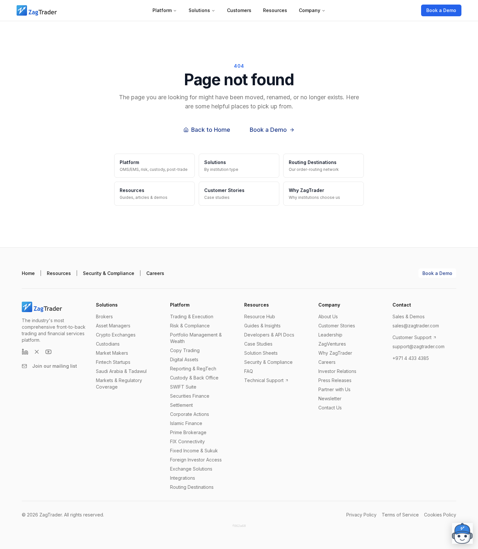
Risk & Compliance (190, 325)
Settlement (181, 405)
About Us (328, 316)
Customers (239, 10)
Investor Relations (337, 371)
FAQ (248, 371)
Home (28, 273)
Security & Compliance (108, 273)
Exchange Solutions (191, 469)
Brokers (104, 316)
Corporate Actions (189, 414)
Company (309, 10)
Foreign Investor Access (196, 459)
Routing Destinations (192, 487)
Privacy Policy (361, 514)
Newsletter (329, 398)
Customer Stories (336, 325)
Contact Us (330, 407)
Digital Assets (184, 359)
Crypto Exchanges (116, 334)
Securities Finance (189, 396)
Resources (275, 10)
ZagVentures (332, 344)
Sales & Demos (408, 316)
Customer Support (412, 337)
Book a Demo (441, 10)
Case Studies (258, 344)
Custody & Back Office (194, 377)
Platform (162, 10)
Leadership (330, 334)
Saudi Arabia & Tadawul (121, 371)
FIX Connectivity (187, 441)
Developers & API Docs (269, 334)
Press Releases (335, 380)
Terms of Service (400, 514)
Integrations (182, 478)
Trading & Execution (191, 316)
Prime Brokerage (188, 432)
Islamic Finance (186, 423)
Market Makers (112, 353)
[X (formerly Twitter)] (36, 352)
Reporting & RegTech (193, 368)
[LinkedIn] (25, 352)
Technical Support (264, 380)
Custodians (108, 344)
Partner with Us (334, 389)
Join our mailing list (54, 366)
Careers (155, 273)
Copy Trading (185, 350)
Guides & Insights (262, 325)
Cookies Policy (440, 514)
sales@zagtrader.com (415, 325)
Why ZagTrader (335, 353)
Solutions (199, 10)
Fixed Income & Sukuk (194, 450)
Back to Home (210, 129)
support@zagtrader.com (418, 346)
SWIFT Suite (183, 387)
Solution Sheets (261, 353)
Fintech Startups (113, 362)
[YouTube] (48, 352)
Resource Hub (259, 316)
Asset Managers (113, 325)
